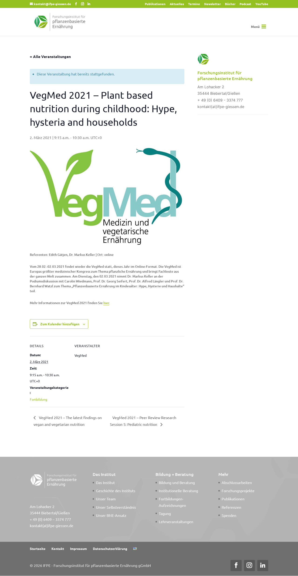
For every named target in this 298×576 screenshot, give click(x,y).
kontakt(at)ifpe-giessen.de (51, 525)
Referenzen (231, 507)
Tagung (165, 513)
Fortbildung (38, 399)
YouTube (261, 4)
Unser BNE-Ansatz (111, 515)
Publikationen (155, 4)
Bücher (230, 4)
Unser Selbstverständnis (116, 507)
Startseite (37, 548)
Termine (194, 4)
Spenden (229, 515)
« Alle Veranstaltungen (50, 56)
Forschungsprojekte (238, 490)
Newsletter (212, 4)
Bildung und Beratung (177, 482)
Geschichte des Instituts (115, 490)
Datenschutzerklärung (110, 548)
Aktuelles (177, 4)
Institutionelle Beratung (178, 490)
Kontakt (57, 548)
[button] (255, 26)
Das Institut (105, 482)
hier (106, 303)
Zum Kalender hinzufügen (59, 324)
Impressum (78, 548)
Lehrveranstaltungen (176, 521)
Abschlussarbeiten (237, 482)
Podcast (245, 4)
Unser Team (106, 498)
